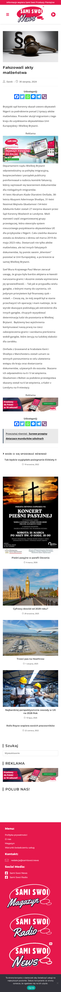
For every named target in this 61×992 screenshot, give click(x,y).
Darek (10, 81)
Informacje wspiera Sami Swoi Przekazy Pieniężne (30, 2)
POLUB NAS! (17, 789)
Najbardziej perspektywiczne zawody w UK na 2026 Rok (30, 711)
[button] (7, 14)
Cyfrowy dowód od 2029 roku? (30, 608)
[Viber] (44, 96)
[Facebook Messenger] (33, 96)
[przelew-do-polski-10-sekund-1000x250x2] (30, 404)
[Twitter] (22, 96)
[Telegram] (38, 96)
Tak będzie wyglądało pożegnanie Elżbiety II (30, 459)
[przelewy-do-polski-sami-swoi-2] (30, 149)
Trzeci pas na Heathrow (30, 659)
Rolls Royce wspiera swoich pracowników (30, 725)
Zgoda (31, 988)
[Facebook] (16, 96)
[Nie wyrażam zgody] (57, 983)
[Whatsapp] (27, 96)
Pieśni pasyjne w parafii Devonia (31, 557)
